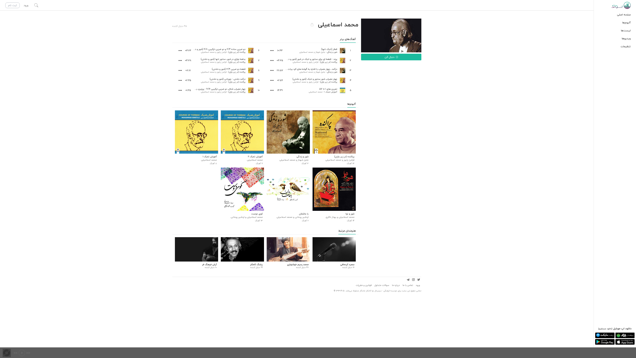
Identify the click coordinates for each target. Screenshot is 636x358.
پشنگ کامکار (256, 264)
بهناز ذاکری (331, 217)
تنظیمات (626, 46)
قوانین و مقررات (364, 285)
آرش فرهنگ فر (209, 264)
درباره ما (396, 285)
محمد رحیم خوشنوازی (298, 264)
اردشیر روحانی (302, 217)
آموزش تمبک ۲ (255, 156)
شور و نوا (349, 213)
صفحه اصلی (624, 14)
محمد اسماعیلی (306, 52)
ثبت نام (12, 5)
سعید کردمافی (347, 264)
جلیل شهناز (320, 52)
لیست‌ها (626, 30)
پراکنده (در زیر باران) (328, 62)
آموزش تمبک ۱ (330, 92)
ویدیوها (626, 38)
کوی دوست (257, 213)
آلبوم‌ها (626, 22)
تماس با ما (407, 285)
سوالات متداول (381, 285)
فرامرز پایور (313, 62)
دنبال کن (390, 57)
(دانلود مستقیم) (605, 328)
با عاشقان (304, 213)
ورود (418, 285)
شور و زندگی (332, 52)
